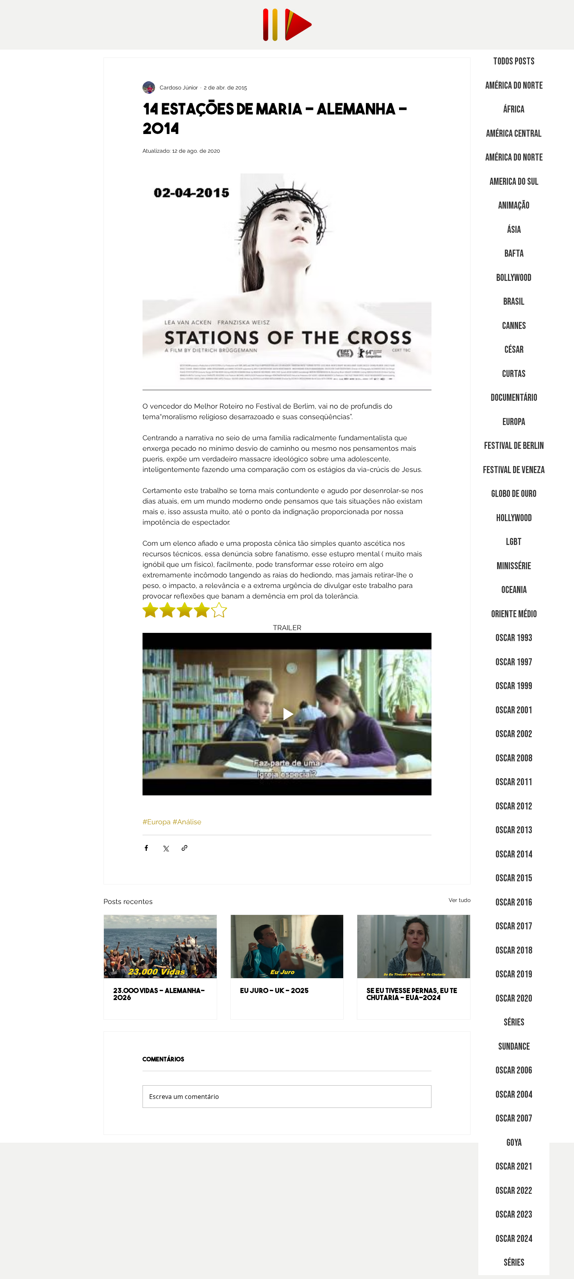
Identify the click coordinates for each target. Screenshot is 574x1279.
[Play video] (287, 714)
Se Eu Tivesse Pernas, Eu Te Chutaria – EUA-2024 (412, 995)
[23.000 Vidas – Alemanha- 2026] (160, 946)
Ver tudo (460, 900)
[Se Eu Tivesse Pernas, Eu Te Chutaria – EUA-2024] (413, 946)
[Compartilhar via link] (184, 848)
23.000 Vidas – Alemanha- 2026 (159, 995)
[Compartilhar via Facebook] (146, 848)
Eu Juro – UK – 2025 (274, 991)
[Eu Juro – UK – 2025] (287, 946)
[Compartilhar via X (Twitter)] (165, 848)
